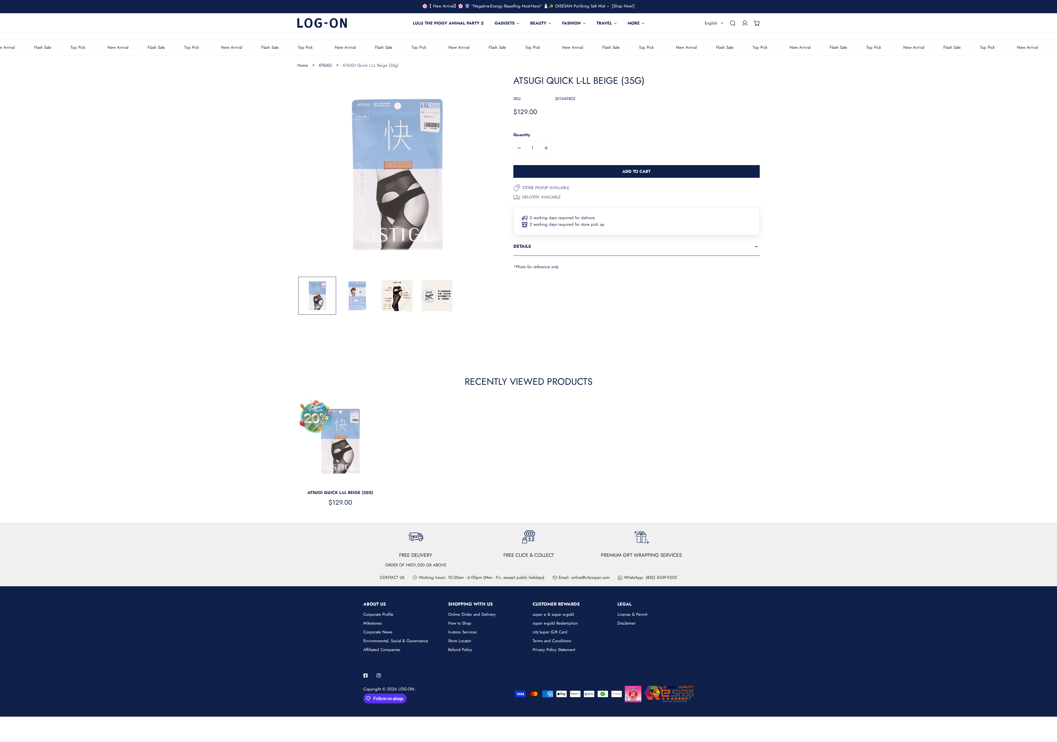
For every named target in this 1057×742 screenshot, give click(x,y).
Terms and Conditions (552, 641)
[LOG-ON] (322, 23)
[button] (757, 23)
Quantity (521, 135)
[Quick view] (372, 478)
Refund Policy (460, 650)
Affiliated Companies (381, 650)
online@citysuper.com (590, 577)
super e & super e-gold (553, 614)
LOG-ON (406, 689)
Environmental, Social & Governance (395, 641)
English (711, 23)
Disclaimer (626, 623)
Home (302, 65)
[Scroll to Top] (1047, 712)
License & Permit (632, 614)
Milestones (372, 623)
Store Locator (459, 641)
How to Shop (459, 623)
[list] (397, 175)
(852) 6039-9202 (661, 577)
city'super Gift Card (550, 632)
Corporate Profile (378, 614)
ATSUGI (325, 65)
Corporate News (377, 632)
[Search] (733, 23)
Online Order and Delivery (472, 614)
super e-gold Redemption (555, 623)
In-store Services (462, 632)
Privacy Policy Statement (554, 650)
